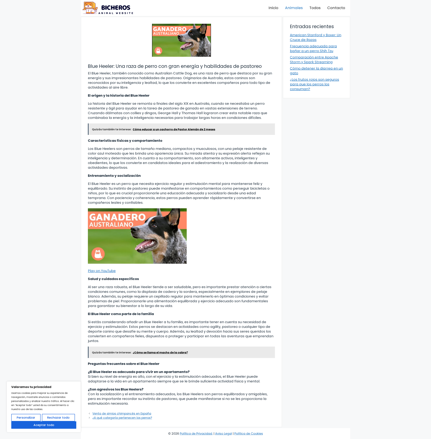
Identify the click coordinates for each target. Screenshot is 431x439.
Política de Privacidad (196, 433)
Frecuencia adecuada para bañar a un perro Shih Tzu (313, 48)
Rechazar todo (58, 417)
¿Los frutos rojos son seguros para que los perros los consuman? (314, 84)
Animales (294, 7)
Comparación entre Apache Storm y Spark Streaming (314, 59)
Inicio (273, 7)
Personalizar (26, 417)
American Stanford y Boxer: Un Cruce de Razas (315, 37)
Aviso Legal (223, 433)
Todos (315, 7)
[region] (44, 406)
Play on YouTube (102, 270)
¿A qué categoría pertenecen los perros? (122, 418)
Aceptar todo (44, 425)
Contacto (336, 7)
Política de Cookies (248, 433)
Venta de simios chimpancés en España (121, 414)
